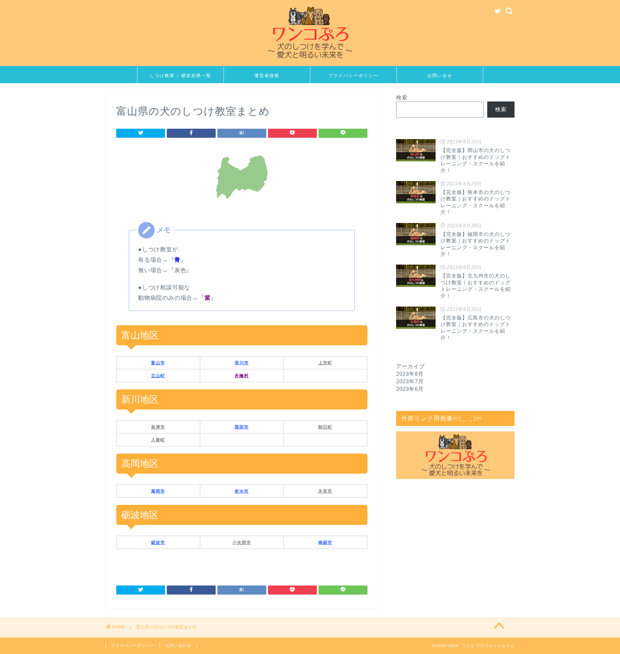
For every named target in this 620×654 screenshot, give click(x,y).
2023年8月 (410, 374)
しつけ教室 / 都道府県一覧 (180, 75)
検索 (402, 97)
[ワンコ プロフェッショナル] (310, 60)
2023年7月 (410, 381)
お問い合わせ (178, 645)
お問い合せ (439, 75)
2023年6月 (410, 389)
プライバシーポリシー (353, 75)
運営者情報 (267, 75)
